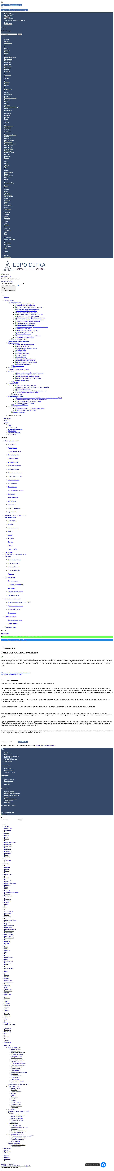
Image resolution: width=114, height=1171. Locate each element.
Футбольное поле (32, 312)
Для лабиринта (30, 323)
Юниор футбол (30, 359)
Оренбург (7, 165)
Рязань (6, 186)
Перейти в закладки (15, 5)
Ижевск (6, 84)
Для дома (10, 371)
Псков (6, 179)
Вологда (6, 69)
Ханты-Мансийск (9, 239)
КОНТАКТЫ (12, 431)
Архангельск (8, 43)
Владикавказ (8, 60)
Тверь (6, 216)
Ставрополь (7, 204)
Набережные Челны (10, 135)
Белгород (7, 50)
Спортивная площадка (37, 320)
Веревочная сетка (32, 330)
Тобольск (7, 218)
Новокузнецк (8, 147)
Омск (6, 161)
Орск (5, 167)
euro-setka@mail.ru (6, 281)
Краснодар (7, 113)
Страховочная (29, 403)
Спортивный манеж (35, 336)
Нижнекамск (8, 142)
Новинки (7, 802)
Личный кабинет (9, 779)
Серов (6, 198)
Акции (6, 422)
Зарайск (6, 78)
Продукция (7, 1045)
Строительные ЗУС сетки (15, 396)
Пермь (6, 174)
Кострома (7, 108)
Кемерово (7, 100)
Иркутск (6, 85)
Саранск (6, 191)
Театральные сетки (34, 321)
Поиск (19, 34)
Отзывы (6, 420)
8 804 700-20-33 (6, 277)
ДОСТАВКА (12, 434)
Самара (6, 189)
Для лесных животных (37, 408)
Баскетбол (26, 353)
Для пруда (26, 380)
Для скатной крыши (35, 401)
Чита (5, 248)
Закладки (7, 783)
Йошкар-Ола (8, 89)
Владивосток (8, 59)
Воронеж (7, 71)
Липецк (6, 122)
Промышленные (13, 383)
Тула (5, 223)
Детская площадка (33, 316)
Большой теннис (32, 348)
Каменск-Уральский (10, 98)
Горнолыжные (29, 337)
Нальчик (6, 136)
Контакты (7, 1159)
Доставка (7, 1154)
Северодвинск (8, 196)
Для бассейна (29, 332)
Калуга (6, 96)
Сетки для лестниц (34, 375)
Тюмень (6, 225)
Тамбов (6, 214)
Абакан (6, 39)
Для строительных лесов (39, 399)
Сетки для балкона (33, 376)
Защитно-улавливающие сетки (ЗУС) (50, 398)
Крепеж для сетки (10, 627)
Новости (7, 1157)
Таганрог (7, 212)
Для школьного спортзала (40, 327)
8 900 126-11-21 (5, 1166)
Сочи (5, 202)
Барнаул (6, 48)
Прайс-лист (7, 1152)
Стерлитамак (8, 205)
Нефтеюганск (8, 138)
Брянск (6, 53)
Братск (6, 52)
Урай (5, 232)
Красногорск (8, 110)
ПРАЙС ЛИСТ (12, 427)
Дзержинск (7, 75)
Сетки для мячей (32, 362)
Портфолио (7, 418)
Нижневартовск (9, 140)
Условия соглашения (14, 432)
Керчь (6, 101)
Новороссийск (8, 149)
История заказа (8, 781)
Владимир (7, 62)
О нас (9, 425)
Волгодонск (8, 66)
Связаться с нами (9, 772)
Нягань (6, 158)
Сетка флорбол (30, 360)
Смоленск (7, 200)
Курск (6, 119)
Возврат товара (9, 770)
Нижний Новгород (10, 144)
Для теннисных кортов (38, 318)
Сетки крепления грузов (39, 391)
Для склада (26, 389)
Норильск (7, 154)
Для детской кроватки (36, 373)
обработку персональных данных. (44, 745)
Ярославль (7, 257)
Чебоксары (7, 244)
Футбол (23, 350)
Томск (6, 221)
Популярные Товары (10, 799)
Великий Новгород (10, 57)
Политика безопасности (15, 429)
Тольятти (7, 219)
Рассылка (7, 784)
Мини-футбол (29, 344)
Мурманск (7, 131)
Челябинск (7, 243)
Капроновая (27, 334)
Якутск (6, 255)
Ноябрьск (7, 156)
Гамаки (23, 357)
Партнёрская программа (11, 795)
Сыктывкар (7, 209)
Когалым (7, 105)
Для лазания (11, 368)
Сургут (6, 207)
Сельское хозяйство (14, 407)
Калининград (8, 94)
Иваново (7, 82)
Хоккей (23, 352)
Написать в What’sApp (7, 1164)
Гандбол (24, 355)
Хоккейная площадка (36, 314)
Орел (5, 163)
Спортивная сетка (13, 343)
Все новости (5, 633)
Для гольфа (27, 328)
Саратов (6, 193)
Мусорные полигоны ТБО (41, 387)
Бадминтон (27, 364)
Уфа (5, 234)
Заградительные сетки (14, 302)
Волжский (7, 68)
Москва (6, 129)
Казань (6, 92)
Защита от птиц (31, 410)
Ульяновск (7, 230)
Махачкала (7, 128)
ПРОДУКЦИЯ (9, 300)
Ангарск (6, 41)
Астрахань (7, 45)
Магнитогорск (8, 126)
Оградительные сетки (36, 307)
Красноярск (7, 115)
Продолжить (4, 5)
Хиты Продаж (8, 800)
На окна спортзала (33, 309)
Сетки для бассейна (35, 378)
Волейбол (26, 346)
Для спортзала (29, 304)
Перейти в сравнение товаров (18, 10)
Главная (6, 297)
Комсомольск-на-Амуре (11, 107)
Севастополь (8, 195)
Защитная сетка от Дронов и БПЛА (18, 341)
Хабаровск (7, 237)
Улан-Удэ (7, 228)
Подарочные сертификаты (12, 793)
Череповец (7, 246)
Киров (6, 103)
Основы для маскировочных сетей (18, 369)
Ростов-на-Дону (9, 183)
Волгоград (7, 64)
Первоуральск (8, 172)
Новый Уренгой (9, 152)
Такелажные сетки (33, 392)
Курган (6, 117)
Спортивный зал (32, 311)
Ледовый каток (30, 325)
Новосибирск (8, 151)
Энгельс (6, 251)
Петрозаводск (8, 175)
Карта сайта (7, 768)
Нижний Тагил (9, 145)
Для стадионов (30, 305)
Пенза (6, 170)
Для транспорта (31, 385)
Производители (9, 791)
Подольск (7, 177)
